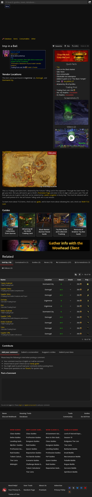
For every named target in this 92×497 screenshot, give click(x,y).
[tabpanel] (46, 306)
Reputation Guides (33, 453)
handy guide (34, 364)
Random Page (29, 490)
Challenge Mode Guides (34, 464)
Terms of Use (13, 494)
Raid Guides (15, 453)
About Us (42, 485)
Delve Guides (15, 437)
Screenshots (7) (71, 98)
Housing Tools (25, 413)
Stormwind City (7, 80)
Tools (70, 413)
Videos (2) (71, 126)
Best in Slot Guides (53, 437)
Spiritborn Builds (70, 472)
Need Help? (13, 485)
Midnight (13, 464)
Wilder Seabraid (6, 311)
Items (15, 39)
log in (20, 405)
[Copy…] (75, 274)
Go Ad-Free (85, 417)
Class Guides (15, 434)
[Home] (4, 491)
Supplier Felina (6, 289)
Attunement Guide (53, 434)
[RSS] (69, 492)
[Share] (90, 2)
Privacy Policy (59, 490)
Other (33, 39)
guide (39, 202)
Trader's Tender (32, 67)
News (4, 413)
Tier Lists (14, 460)
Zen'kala (4, 300)
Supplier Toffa (6, 316)
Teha (2, 327)
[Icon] (6, 53)
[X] (73, 488)
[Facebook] (81, 488)
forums (28, 368)
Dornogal (39, 78)
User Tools (28, 485)
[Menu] (2, 2)
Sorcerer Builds (70, 468)
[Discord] (69, 488)
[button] (29, 178)
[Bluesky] (77, 488)
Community (67, 417)
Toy (58, 67)
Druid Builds (69, 453)
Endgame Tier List (71, 441)
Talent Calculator (16, 456)
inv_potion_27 (69, 81)
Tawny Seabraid (6, 283)
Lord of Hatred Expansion (73, 434)
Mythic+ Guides (16, 445)
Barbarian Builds (70, 449)
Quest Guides (31, 449)
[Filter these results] (79, 274)
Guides (87, 413)
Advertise (58, 485)
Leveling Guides (16, 441)
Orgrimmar (28, 78)
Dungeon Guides (32, 441)
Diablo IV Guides (71, 430)
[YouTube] (85, 488)
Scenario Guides (32, 460)
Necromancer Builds (72, 456)
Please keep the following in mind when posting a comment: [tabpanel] (27, 381)
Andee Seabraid (6, 322)
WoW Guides (15, 430)
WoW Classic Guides (53, 430)
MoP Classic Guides (34, 430)
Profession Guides (16, 449)
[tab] (6, 262)
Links (76, 46)
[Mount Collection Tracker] (46, 245)
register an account (30, 405)
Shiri (2, 305)
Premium (42, 490)
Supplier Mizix (6, 294)
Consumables (24, 39)
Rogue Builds (69, 464)
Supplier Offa (5, 333)
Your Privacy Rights (15, 490)
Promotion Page (44, 193)
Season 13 (68, 437)
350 (78, 284)
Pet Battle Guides (33, 456)
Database (8, 39)
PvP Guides (50, 456)
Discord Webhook (9, 417)
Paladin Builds (69, 460)
